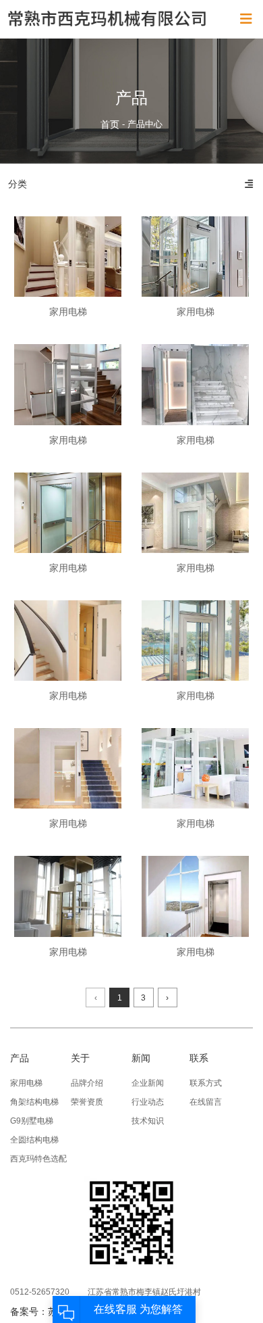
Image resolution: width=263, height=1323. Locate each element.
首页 (111, 124)
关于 (80, 1058)
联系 (198, 1058)
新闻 (141, 1058)
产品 (19, 1058)
